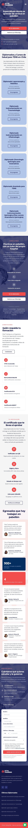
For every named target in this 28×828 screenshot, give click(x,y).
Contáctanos (8, 351)
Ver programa (14, 92)
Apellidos (5, 718)
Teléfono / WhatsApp (8, 730)
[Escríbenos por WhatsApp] (25, 825)
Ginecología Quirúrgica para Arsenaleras (10, 815)
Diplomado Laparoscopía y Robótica (9, 807)
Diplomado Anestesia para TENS (8, 811)
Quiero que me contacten (14, 752)
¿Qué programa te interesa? (10, 737)
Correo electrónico (8, 723)
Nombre (5, 711)
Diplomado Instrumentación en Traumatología (11, 804)
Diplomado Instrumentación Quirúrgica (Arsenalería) (12, 796)
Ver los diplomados (14, 28)
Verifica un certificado (14, 503)
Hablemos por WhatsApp (14, 32)
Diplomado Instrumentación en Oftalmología (11, 800)
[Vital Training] (7, 4)
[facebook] (2, 787)
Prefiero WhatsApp (9, 705)
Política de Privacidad (19, 748)
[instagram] (6, 787)
